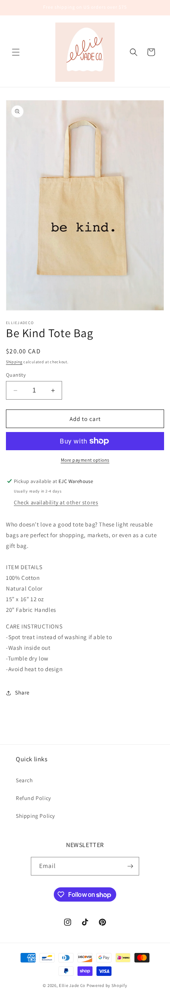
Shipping (14, 361)
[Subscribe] (130, 866)
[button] (16, 52)
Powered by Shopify (107, 985)
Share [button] (22, 692)
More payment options (85, 460)
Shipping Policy (35, 815)
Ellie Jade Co (72, 985)
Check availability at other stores (56, 502)
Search (24, 780)
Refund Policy (33, 798)
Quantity (16, 375)
